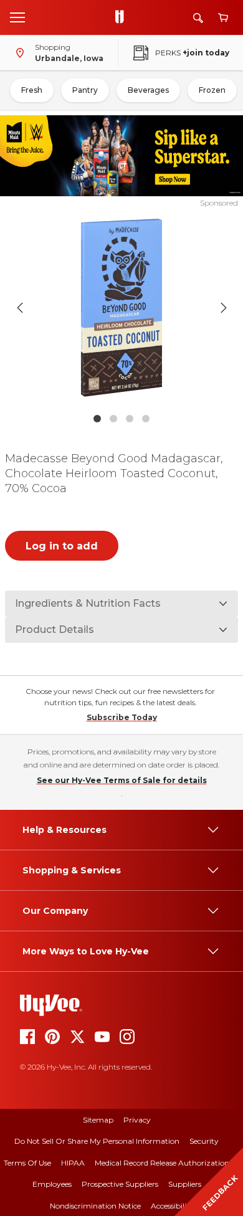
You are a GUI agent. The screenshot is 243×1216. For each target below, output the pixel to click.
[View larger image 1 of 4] (121, 307)
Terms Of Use (27, 1162)
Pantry (85, 90)
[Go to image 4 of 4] (146, 418)
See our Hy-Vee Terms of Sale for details (122, 780)
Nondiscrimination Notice (95, 1205)
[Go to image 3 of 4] (130, 418)
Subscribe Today (122, 717)
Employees (52, 1184)
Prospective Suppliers (120, 1184)
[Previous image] (19, 307)
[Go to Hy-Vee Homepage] (122, 17)
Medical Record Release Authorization (162, 1162)
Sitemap (98, 1119)
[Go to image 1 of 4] (97, 418)
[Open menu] (17, 16)
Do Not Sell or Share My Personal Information (96, 1141)
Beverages (148, 90)
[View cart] (223, 17)
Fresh (31, 90)
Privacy (137, 1119)
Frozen (212, 90)
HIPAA (73, 1162)
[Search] (198, 18)
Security (204, 1141)
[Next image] (223, 307)
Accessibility (172, 1205)
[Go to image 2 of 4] (113, 418)
